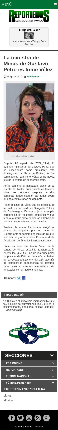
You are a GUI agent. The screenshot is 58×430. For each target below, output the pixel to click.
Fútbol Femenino (18, 382)
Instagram (29, 418)
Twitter (20, 418)
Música (8, 400)
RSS (37, 418)
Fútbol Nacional (18, 376)
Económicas (33, 77)
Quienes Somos (23, 426)
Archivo (39, 426)
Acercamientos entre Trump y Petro (29, 41)
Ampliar (29, 44)
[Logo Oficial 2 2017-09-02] (29, 333)
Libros (7, 395)
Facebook (11, 418)
